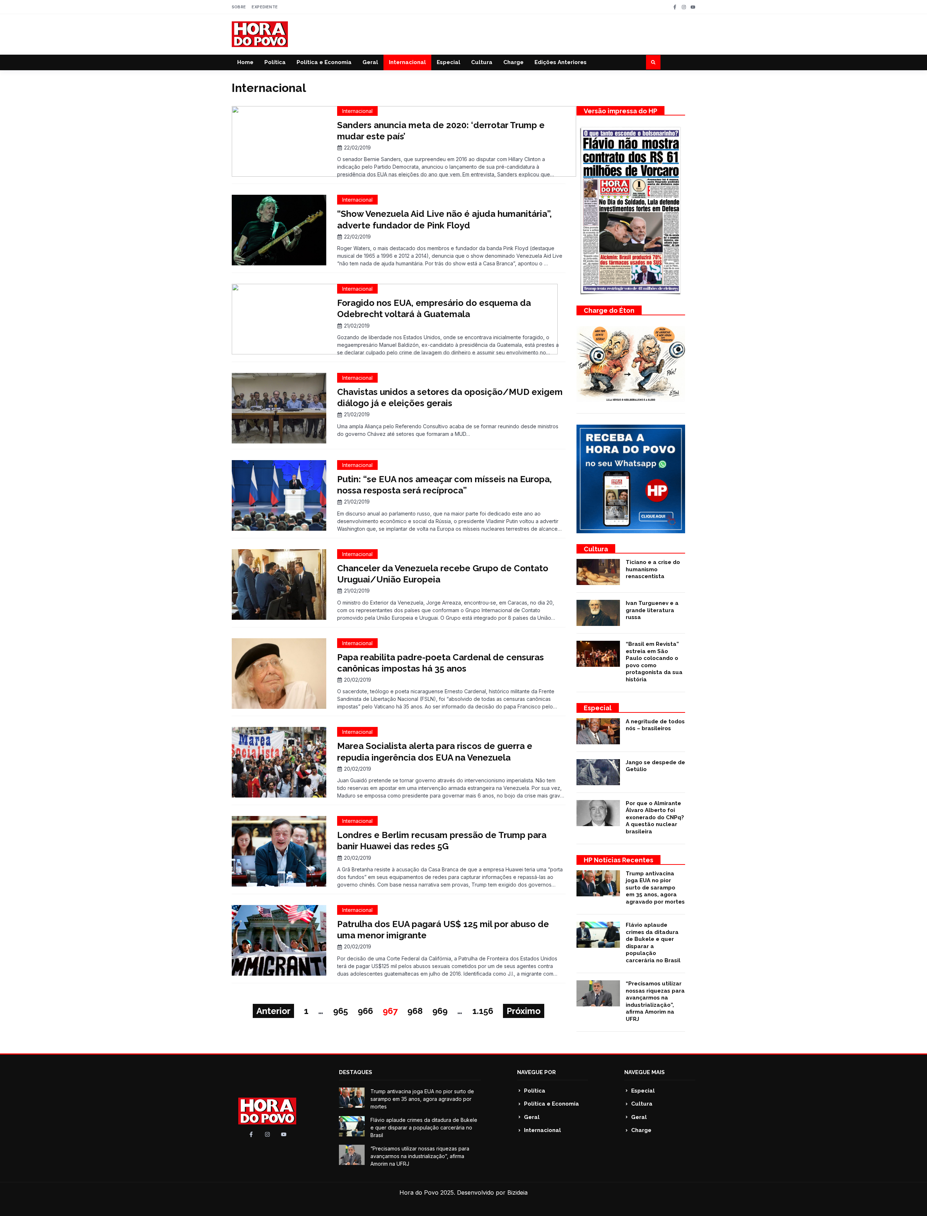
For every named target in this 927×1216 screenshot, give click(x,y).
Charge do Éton (609, 310)
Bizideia (517, 1192)
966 (365, 1011)
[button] (653, 62)
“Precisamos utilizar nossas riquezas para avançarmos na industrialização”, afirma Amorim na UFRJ (655, 1001)
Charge (513, 62)
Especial (448, 62)
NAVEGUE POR (536, 1072)
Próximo (524, 1011)
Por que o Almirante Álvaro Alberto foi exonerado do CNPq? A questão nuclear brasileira (655, 817)
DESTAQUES (355, 1072)
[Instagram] (683, 7)
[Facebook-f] (674, 7)
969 (440, 1011)
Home (245, 62)
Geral (370, 62)
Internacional (407, 62)
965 (340, 1011)
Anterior (273, 1011)
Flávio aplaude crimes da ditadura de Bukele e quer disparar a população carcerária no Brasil (653, 943)
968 (415, 1011)
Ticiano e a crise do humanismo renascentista (653, 569)
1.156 (482, 1011)
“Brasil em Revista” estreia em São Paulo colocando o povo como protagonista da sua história (654, 662)
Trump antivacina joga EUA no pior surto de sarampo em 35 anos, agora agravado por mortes (655, 887)
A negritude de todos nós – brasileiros (655, 725)
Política (275, 62)
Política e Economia (324, 62)
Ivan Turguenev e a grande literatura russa (652, 610)
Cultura (481, 62)
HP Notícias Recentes (618, 860)
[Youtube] (693, 7)
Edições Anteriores (560, 62)
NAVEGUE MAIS (644, 1072)
